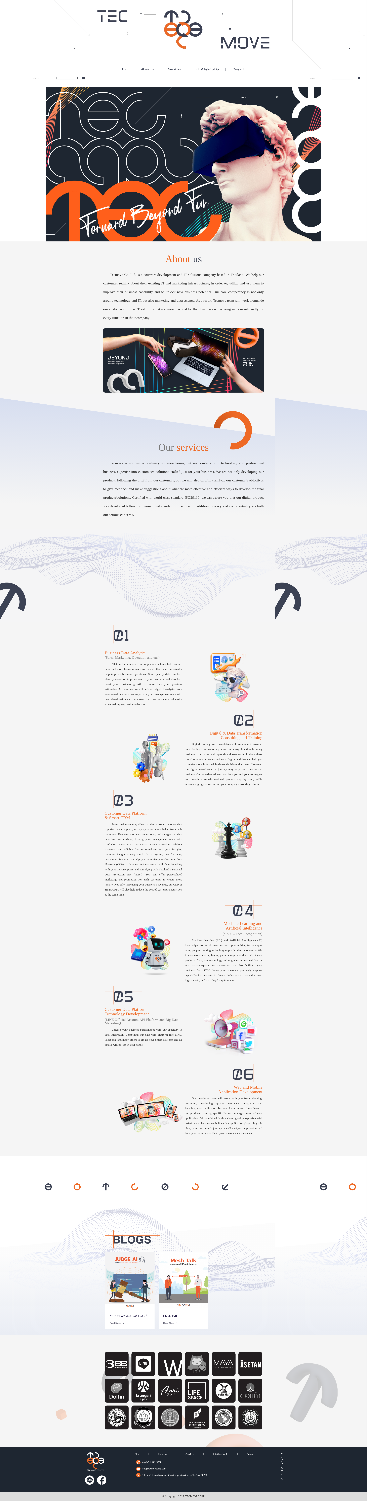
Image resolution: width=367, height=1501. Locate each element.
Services (174, 69)
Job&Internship (220, 1454)
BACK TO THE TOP (282, 1469)
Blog (197, 5)
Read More (115, 1323)
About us (210, 5)
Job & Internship (245, 5)
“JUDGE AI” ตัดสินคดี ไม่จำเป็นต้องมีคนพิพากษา (129, 1316)
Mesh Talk (170, 1316)
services (226, 5)
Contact (263, 5)
